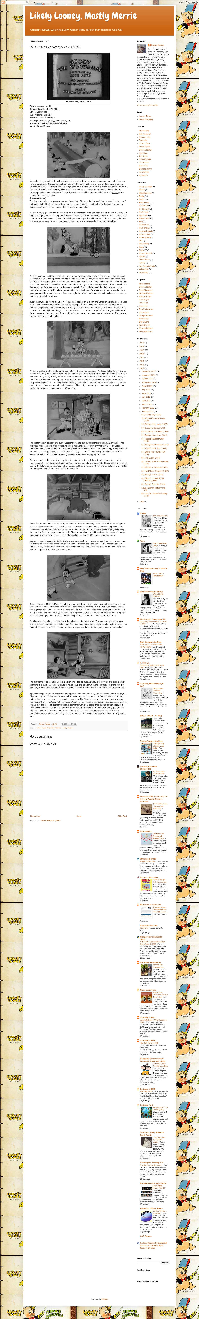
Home (79, 816)
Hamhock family (146, 231)
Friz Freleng (144, 131)
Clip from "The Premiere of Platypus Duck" (159, 836)
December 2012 (149, 371)
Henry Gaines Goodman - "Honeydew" (158, 691)
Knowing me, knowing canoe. (151, 1165)
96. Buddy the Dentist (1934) (153, 428)
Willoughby (144, 269)
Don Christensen (146, 309)
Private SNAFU (145, 253)
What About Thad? (148, 859)
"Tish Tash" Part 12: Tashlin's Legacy (159, 1140)
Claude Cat (144, 206)
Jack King (50, 728)
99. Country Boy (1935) (151, 415)
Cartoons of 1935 (147, 1089)
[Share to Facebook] (72, 724)
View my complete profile (147, 105)
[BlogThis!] (66, 724)
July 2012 (146, 390)
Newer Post (35, 816)
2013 (142, 365)
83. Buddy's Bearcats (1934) (153, 484)
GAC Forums (146, 1236)
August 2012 (147, 386)
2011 (142, 501)
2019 (142, 343)
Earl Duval (143, 166)
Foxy (141, 221)
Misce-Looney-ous (148, 990)
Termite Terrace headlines (151, 741)
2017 (142, 350)
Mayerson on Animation (150, 905)
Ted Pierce (143, 303)
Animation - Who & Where (151, 1209)
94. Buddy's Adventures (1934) (154, 435)
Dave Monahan (145, 290)
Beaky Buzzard (145, 187)
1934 (38, 728)
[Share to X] (69, 724)
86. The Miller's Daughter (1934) (155, 471)
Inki (140, 241)
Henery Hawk (145, 234)
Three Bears (144, 260)
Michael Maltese (146, 293)
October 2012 (148, 379)
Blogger (104, 1299)
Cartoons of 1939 (147, 1041)
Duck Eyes (144, 928)
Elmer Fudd (144, 218)
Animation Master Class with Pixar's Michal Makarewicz (160, 909)
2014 (142, 361)
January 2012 (148, 412)
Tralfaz (143, 513)
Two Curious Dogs (147, 266)
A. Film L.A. (145, 663)
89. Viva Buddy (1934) (150, 458)
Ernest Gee (144, 319)
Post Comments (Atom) (50, 821)
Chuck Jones (144, 143)
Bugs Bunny (144, 202)
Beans (142, 190)
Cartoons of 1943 (147, 1017)
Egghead (143, 215)
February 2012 (148, 408)
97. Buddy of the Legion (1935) (154, 424)
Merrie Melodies (146, 119)
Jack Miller (143, 306)
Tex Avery (143, 140)
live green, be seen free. (150, 962)
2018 (142, 346)
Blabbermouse (145, 193)
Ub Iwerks (143, 175)
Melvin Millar (144, 284)
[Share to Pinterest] (75, 724)
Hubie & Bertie (145, 237)
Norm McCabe (145, 159)
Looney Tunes (60, 728)
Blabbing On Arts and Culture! (153, 1183)
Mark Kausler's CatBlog (150, 642)
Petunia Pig (144, 244)
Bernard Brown (145, 169)
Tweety (142, 263)
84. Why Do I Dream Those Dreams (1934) (152, 479)
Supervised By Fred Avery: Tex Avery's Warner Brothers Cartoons (154, 799)
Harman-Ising (145, 137)
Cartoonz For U (146, 1105)
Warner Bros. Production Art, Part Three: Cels (160, 994)
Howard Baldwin (146, 328)
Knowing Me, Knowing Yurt (151, 1163)
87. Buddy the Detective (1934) (154, 467)
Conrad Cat (144, 209)
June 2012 (146, 393)
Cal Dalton (143, 156)
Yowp (142, 541)
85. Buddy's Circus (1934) (152, 475)
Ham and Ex (144, 228)
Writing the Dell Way (148, 861)
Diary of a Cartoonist (149, 877)
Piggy (141, 247)
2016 (142, 354)
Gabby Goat (144, 225)
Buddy (43, 728)
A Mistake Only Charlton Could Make (158, 746)
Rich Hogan (144, 300)
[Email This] (63, 724)
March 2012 (147, 404)
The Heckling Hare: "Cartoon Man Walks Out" (160, 806)
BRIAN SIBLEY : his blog (151, 716)
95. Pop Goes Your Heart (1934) (155, 431)
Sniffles (142, 256)
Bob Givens (144, 322)
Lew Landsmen (145, 331)
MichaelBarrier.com (148, 925)
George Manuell (146, 315)
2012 (142, 368)
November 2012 (149, 375)
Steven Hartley (157, 45)
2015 (142, 357)
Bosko (141, 196)
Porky (141, 250)
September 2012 (149, 382)
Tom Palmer (144, 172)
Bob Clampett (145, 134)
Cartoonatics (146, 831)
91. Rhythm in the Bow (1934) (154, 448)
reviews (70, 728)
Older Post (122, 816)
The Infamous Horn (160, 516)
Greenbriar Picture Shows (151, 592)
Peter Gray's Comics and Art (153, 619)
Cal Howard (144, 162)
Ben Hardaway (145, 150)
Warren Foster (145, 296)
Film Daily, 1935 (146, 1091)
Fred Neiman (144, 325)
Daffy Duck (143, 212)
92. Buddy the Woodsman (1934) (155, 445)
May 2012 (146, 397)
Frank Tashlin (144, 147)
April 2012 (146, 401)
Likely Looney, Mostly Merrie (83, 16)
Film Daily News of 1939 (149, 1043)
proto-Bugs (143, 272)
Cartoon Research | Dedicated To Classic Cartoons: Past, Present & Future (153, 1245)
